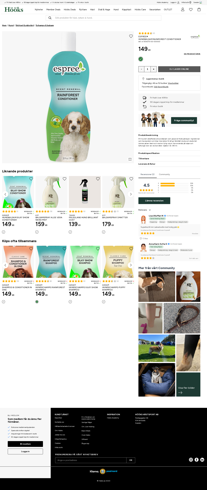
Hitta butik (185, 2)
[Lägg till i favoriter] (131, 36)
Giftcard (85, 439)
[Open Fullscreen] (130, 159)
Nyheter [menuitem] (39, 9)
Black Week (86, 431)
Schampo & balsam (45, 25)
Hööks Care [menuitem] (140, 9)
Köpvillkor (58, 418)
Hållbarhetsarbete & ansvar (65, 426)
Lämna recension (154, 200)
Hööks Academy (113, 418)
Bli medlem (25, 444)
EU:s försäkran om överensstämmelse (88, 418)
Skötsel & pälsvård (25, 25)
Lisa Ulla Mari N (156, 216)
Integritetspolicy (61, 439)
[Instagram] (191, 460)
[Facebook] (197, 460)
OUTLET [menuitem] (168, 9)
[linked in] (202, 460)
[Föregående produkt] (5, 194)
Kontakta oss (59, 422)
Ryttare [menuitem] (83, 9)
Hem (4, 25)
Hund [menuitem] (116, 9)
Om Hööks (59, 431)
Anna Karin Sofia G (158, 244)
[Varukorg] (198, 9)
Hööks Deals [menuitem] (70, 9)
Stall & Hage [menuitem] (104, 9)
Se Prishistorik (192, 54)
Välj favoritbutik (161, 87)
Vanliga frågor (87, 422)
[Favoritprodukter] (190, 9)
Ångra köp (85, 443)
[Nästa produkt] (131, 194)
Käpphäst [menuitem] (126, 9)
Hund (11, 25)
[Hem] (19, 9)
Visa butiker (173, 83)
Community (164, 174)
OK (130, 460)
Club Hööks (86, 435)
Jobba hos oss (60, 435)
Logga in (173, 2)
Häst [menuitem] (92, 9)
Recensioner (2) (147, 174)
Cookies (58, 443)
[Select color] (3, 232)
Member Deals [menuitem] (53, 9)
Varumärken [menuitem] (155, 9)
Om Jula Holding (88, 427)
